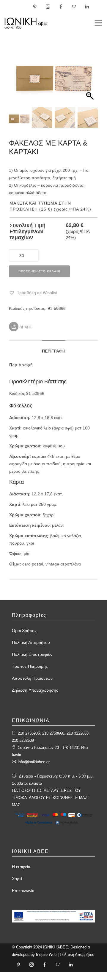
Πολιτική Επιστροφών (32, 654)
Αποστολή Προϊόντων (32, 678)
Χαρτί (17, 878)
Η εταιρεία (21, 866)
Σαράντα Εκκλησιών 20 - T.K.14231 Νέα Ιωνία (50, 751)
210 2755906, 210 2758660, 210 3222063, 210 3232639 (51, 737)
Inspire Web (46, 954)
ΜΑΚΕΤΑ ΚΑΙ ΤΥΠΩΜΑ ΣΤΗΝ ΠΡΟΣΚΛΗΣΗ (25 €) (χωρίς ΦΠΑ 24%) (50, 206)
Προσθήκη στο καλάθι (39, 271)
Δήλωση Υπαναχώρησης (35, 690)
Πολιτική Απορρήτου (31, 642)
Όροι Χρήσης (24, 630)
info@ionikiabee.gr (34, 762)
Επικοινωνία (23, 890)
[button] (90, 77)
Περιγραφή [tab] (53, 351)
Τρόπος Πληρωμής (30, 666)
